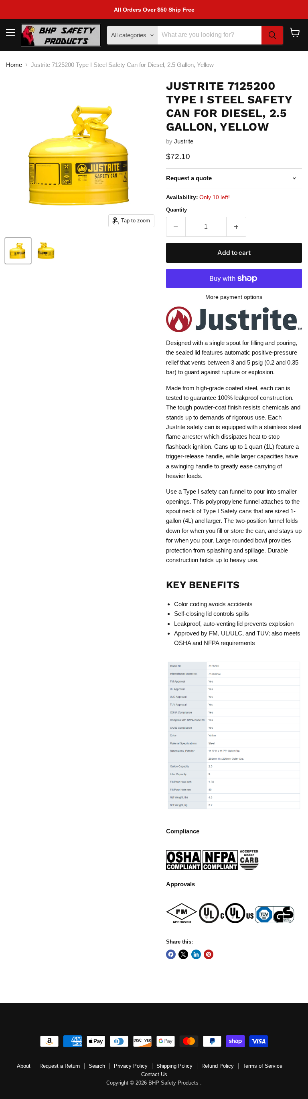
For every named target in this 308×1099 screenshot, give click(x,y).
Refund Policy (217, 1066)
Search (97, 1066)
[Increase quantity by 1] (236, 227)
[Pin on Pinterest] (208, 954)
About (23, 1066)
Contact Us (154, 1074)
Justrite (183, 141)
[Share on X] (183, 954)
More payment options (233, 297)
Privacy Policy (131, 1066)
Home (14, 64)
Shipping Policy (174, 1066)
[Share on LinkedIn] (196, 954)
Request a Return (59, 1066)
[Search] (272, 35)
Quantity (176, 210)
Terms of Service (262, 1066)
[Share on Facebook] (171, 954)
